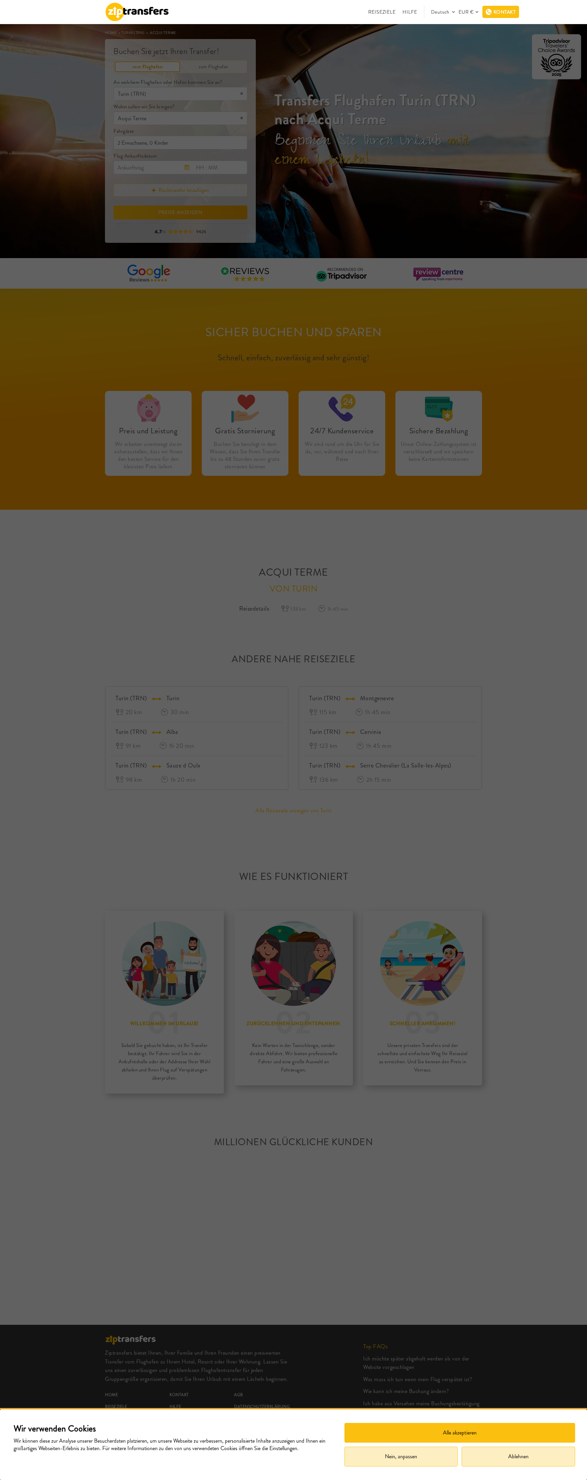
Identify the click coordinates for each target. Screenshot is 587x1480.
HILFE (410, 11)
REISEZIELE (382, 11)
